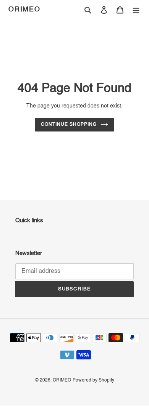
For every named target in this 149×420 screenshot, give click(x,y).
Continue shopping (69, 124)
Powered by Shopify (93, 380)
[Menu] (136, 10)
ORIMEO (24, 9)
